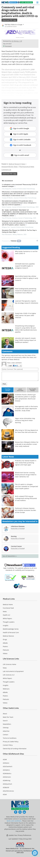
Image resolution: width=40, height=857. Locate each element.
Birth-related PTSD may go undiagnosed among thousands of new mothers (26, 498)
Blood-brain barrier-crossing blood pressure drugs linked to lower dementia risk (25, 475)
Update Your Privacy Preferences (19, 835)
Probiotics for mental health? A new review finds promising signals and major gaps (25, 463)
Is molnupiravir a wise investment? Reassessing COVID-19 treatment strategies (19, 185)
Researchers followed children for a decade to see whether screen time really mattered (26, 444)
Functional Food (8, 608)
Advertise (6, 731)
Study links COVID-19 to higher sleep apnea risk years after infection (25, 315)
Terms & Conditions (9, 738)
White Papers (7, 618)
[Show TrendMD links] (37, 240)
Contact (5, 735)
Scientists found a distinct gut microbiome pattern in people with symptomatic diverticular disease (25, 398)
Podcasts (6, 650)
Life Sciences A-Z (8, 675)
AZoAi (5, 794)
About (5, 714)
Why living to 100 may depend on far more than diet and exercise (26, 431)
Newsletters (7, 724)
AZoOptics (6, 770)
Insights (5, 625)
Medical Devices (8, 636)
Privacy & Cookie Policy (10, 742)
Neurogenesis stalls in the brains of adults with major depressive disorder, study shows (26, 408)
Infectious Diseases (18, 526)
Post (4, 384)
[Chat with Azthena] (35, 853)
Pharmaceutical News (26, 167)
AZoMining (6, 780)
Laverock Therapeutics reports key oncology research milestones (26, 302)
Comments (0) (6, 170)
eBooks (5, 643)
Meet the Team (8, 717)
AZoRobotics (7, 773)
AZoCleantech (7, 766)
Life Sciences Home (9, 664)
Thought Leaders (8, 622)
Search (5, 721)
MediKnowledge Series (11, 629)
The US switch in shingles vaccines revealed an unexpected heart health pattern (26, 486)
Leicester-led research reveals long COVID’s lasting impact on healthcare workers (25, 340)
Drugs (5, 639)
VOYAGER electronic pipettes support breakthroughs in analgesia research (25, 266)
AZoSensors (7, 777)
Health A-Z (6, 615)
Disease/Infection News (10, 167)
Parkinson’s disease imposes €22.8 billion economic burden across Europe (25, 510)
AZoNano (6, 763)
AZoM (5, 759)
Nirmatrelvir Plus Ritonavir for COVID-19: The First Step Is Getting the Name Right (19, 231)
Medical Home (8, 604)
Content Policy (8, 745)
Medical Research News (17, 164)
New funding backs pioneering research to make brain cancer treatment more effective (25, 291)
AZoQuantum (7, 784)
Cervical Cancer (16, 546)
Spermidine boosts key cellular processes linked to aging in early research (26, 278)
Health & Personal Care (11, 632)
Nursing (14, 536)
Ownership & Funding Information (14, 749)
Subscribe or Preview (17, 528)
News (5, 611)
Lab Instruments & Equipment (13, 671)
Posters (5, 646)
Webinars (6, 689)
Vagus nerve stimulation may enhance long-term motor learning (25, 420)
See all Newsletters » (10, 556)
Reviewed (8, 46)
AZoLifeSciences (8, 791)
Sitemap (6, 728)
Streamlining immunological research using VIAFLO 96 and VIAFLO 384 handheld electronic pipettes (26, 329)
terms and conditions (14, 821)
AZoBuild (6, 787)
